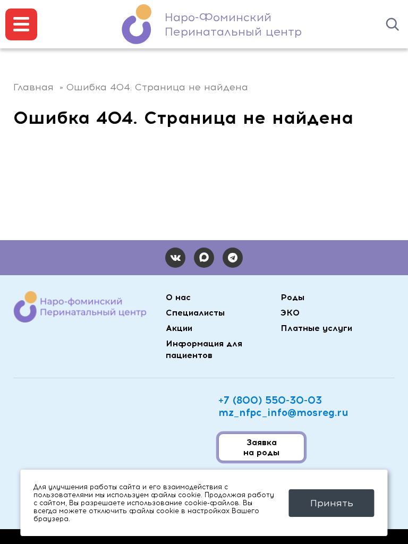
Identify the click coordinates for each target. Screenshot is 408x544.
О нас (178, 297)
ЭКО (290, 313)
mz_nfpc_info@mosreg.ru (283, 412)
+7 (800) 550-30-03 (270, 400)
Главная (33, 87)
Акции (179, 328)
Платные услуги (316, 328)
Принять (331, 503)
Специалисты (195, 313)
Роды (292, 297)
